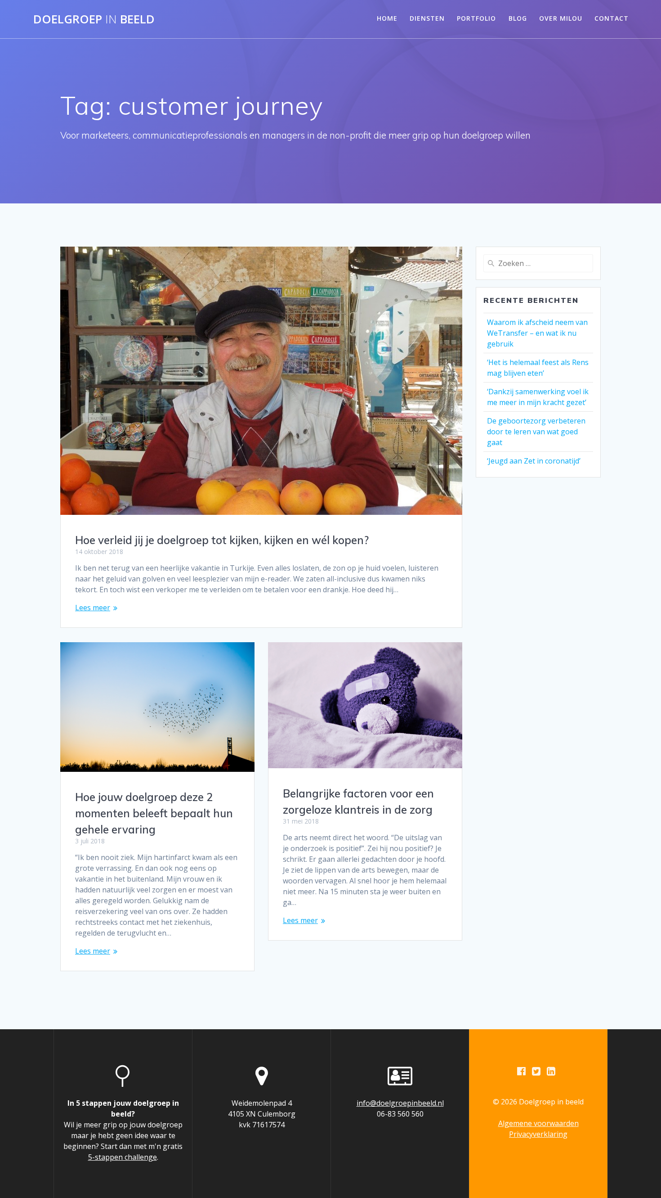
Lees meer (92, 608)
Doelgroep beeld (94, 19)
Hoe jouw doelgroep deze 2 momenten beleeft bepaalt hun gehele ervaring (154, 813)
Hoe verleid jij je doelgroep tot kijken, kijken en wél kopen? (222, 540)
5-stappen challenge (122, 1157)
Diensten (427, 18)
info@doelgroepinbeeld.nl (400, 1103)
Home (387, 18)
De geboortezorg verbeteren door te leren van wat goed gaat (536, 431)
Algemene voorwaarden (538, 1123)
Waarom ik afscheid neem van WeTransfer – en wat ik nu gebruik (537, 333)
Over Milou (560, 18)
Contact (611, 18)
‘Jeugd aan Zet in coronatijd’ (534, 461)
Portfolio (476, 18)
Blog (518, 18)
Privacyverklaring (538, 1134)
